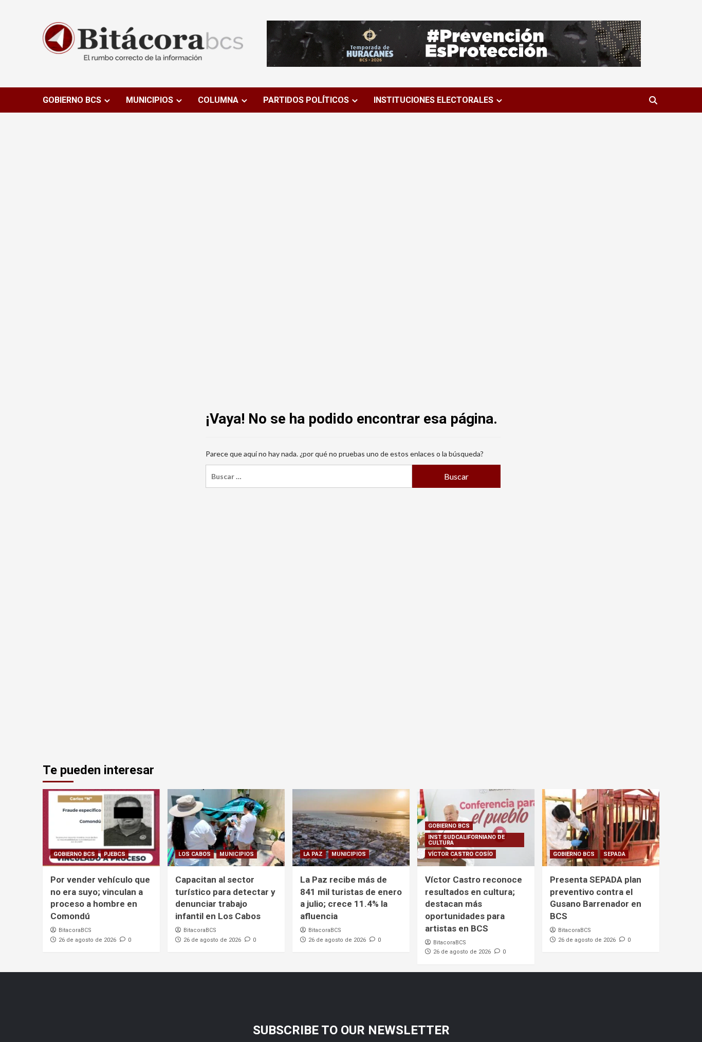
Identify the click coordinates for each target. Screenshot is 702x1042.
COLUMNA (218, 100)
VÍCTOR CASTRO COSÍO (460, 854)
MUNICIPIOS (149, 100)
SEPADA (614, 854)
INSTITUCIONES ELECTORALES (433, 100)
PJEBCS (114, 854)
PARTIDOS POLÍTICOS (306, 100)
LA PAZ (313, 854)
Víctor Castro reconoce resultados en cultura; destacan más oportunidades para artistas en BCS (473, 904)
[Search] (652, 100)
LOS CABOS (194, 854)
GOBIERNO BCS (72, 100)
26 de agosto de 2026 (87, 940)
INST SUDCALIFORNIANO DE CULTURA (466, 840)
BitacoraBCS (75, 930)
